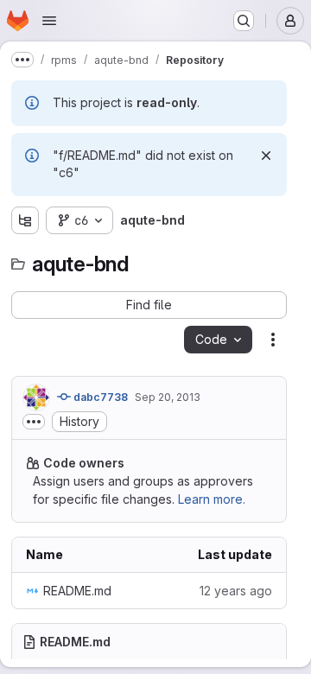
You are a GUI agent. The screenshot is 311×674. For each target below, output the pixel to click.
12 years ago (236, 590)
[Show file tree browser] (25, 220)
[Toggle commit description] (33, 421)
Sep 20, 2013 (167, 397)
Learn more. (211, 499)
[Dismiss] (266, 155)
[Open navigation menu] (49, 21)
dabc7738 (99, 397)
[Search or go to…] (243, 20)
